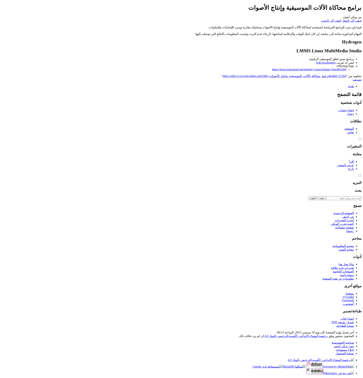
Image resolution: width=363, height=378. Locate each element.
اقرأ (351, 161)
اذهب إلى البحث (331, 20)
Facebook (348, 300)
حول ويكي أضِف (344, 346)
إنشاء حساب (346, 110)
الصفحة (349, 128)
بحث (358, 190)
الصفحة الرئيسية (343, 213)
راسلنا (350, 231)
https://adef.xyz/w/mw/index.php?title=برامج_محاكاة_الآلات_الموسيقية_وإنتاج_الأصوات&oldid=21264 (284, 76)
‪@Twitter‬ (348, 297)
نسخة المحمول (344, 353)
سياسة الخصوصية (343, 342)
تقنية (351, 86)
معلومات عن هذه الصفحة (338, 278)
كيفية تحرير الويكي (342, 223)
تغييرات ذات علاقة (342, 267)
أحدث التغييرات (344, 220)
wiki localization (326, 62)
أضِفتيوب (348, 303)
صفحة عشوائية (344, 227)
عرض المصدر (345, 165)
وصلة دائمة (347, 275)
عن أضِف (348, 216)
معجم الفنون (346, 249)
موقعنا (350, 293)
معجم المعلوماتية (343, 246)
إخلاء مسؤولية (345, 349)
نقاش (350, 132)
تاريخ (351, 168)
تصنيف (357, 79)
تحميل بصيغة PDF (343, 322)
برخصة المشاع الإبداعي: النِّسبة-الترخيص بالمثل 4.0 (296, 336)
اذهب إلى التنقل (351, 20)
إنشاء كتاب (347, 318)
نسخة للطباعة (345, 325)
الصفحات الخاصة (343, 271)
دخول (350, 113)
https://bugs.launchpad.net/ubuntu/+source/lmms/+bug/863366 (309, 69)
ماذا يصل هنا (346, 264)
